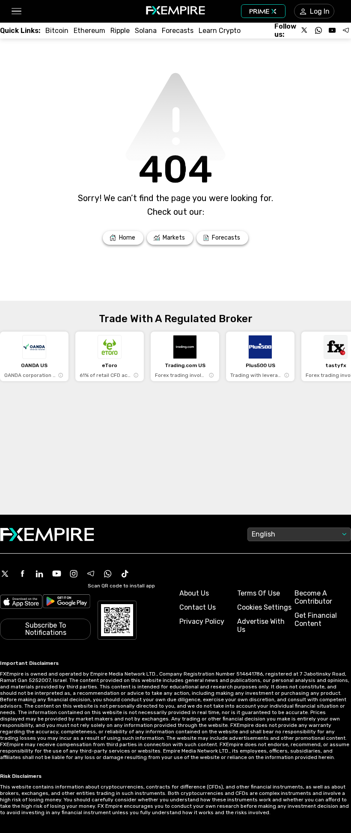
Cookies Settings (264, 607)
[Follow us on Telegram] (346, 30)
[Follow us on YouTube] (332, 30)
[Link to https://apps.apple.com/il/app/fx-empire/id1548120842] (21, 602)
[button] (16, 11)
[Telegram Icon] (91, 574)
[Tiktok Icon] (125, 574)
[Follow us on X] (305, 30)
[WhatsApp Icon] (108, 574)
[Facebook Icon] (22, 574)
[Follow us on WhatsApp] (318, 30)
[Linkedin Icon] (39, 574)
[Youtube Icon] (56, 574)
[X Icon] (5, 574)
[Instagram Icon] (73, 574)
